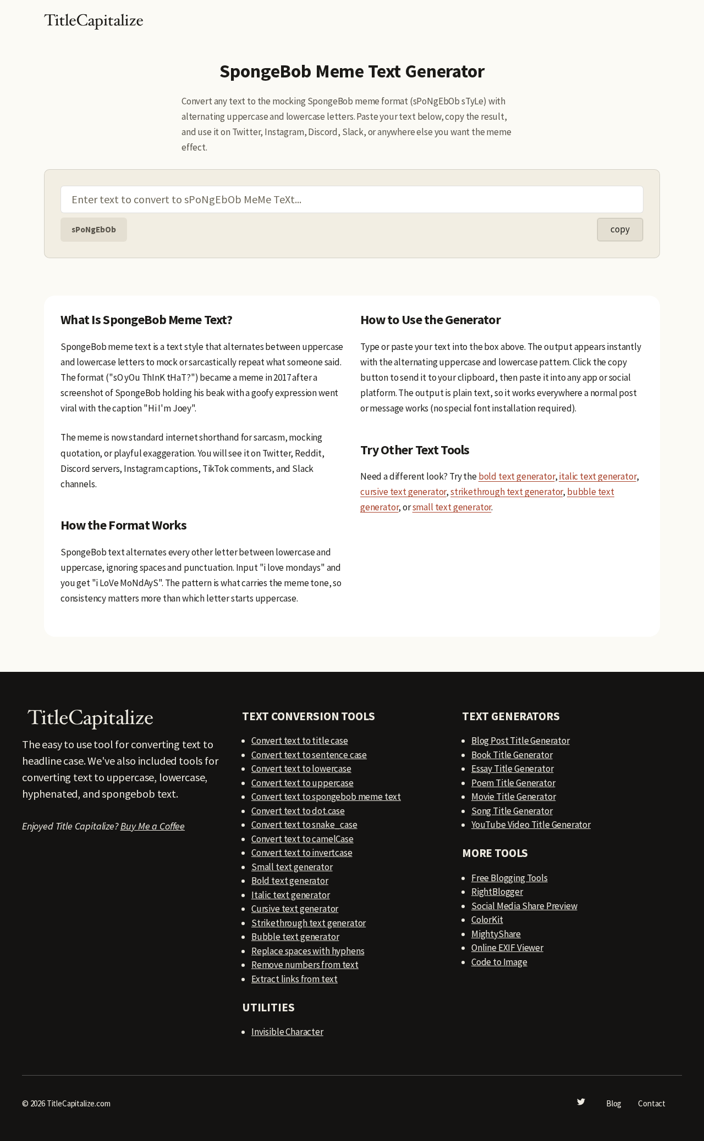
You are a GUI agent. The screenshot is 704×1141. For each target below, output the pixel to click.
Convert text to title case (299, 740)
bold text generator (517, 476)
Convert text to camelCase (302, 839)
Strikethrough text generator (308, 923)
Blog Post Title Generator (520, 740)
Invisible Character (287, 1032)
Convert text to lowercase (301, 768)
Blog (614, 1103)
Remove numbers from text (305, 965)
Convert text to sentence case (309, 755)
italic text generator (597, 476)
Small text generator (292, 867)
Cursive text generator (294, 909)
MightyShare (496, 934)
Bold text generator (289, 881)
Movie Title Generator (513, 797)
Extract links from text (294, 979)
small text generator (452, 507)
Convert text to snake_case (304, 825)
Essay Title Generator (512, 768)
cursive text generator (403, 492)
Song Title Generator (512, 811)
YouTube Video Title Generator (531, 825)
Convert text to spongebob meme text (326, 797)
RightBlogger (497, 892)
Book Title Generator (512, 755)
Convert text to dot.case (298, 811)
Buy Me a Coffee (152, 826)
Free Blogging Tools (509, 878)
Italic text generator (290, 895)
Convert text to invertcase (302, 853)
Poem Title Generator (513, 783)
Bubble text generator (295, 937)
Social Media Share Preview (524, 906)
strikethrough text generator (506, 492)
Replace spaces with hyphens (307, 951)
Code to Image (499, 962)
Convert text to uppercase (302, 783)
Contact (652, 1103)
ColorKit (487, 920)
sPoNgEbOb (94, 229)
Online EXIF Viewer (507, 948)
